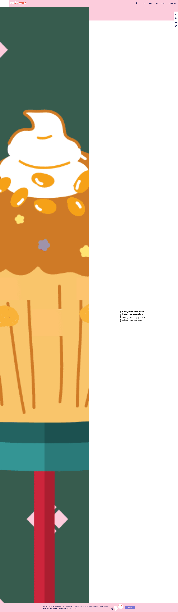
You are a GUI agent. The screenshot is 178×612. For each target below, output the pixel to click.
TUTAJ (93, 606)
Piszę (143, 3)
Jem (157, 3)
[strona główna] (18, 3)
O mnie (163, 3)
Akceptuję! (130, 607)
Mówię (150, 3)
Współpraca (172, 3)
